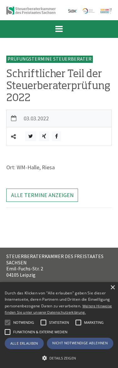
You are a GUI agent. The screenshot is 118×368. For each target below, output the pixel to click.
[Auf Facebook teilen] (56, 136)
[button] (43, 322)
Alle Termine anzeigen (42, 195)
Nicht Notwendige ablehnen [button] (80, 343)
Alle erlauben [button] (24, 343)
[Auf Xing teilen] (44, 136)
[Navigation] (59, 29)
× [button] (112, 287)
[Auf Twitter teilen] (30, 136)
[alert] (59, 325)
